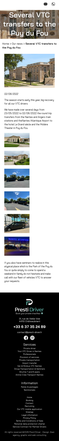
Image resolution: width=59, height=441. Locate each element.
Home (5, 43)
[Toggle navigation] (5, 4)
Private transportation (29, 360)
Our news (17, 43)
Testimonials (29, 390)
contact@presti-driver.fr (29, 332)
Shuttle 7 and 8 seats (29, 372)
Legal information (29, 415)
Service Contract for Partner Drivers (29, 426)
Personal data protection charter (29, 424)
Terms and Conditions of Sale (29, 420)
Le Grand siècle (23, 124)
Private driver (29, 348)
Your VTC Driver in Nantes (29, 351)
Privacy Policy (29, 418)
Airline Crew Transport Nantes (29, 374)
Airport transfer (29, 363)
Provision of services (29, 357)
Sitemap (29, 412)
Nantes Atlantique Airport (35, 120)
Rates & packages (29, 387)
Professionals (29, 354)
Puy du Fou (22, 127)
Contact (29, 403)
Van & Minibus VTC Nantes (29, 366)
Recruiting (29, 406)
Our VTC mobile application (29, 409)
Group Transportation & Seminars (29, 369)
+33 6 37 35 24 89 (29, 326)
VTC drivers (21, 103)
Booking (29, 400)
